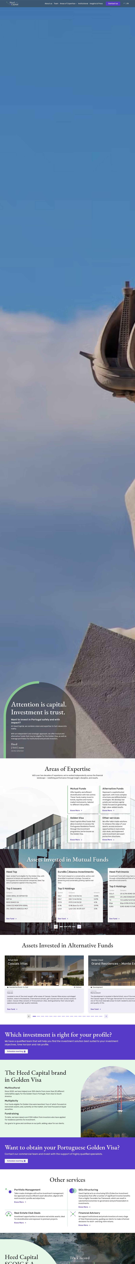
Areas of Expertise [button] (67, 3)
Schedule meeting (15, 1051)
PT (124, 3)
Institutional (83, 3)
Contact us (113, 3)
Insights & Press (96, 3)
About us (48, 3)
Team (56, 3)
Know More (19, 1202)
